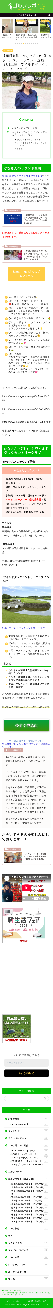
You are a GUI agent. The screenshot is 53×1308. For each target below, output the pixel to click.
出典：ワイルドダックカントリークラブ (23, 628)
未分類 (27, 1279)
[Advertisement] (26, 979)
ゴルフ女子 (27, 1257)
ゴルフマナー (27, 1171)
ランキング (27, 1131)
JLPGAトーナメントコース (29, 1158)
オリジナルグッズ (27, 1272)
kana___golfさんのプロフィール (26, 273)
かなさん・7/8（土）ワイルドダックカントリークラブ (29, 134)
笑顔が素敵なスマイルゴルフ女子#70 (22, 176)
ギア (27, 1236)
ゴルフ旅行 (27, 1228)
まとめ (20, 149)
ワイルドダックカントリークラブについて (31, 144)
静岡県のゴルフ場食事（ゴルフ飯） (29, 1208)
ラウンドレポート (27, 1138)
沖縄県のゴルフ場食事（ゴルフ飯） (28, 1211)
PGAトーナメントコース (29, 1151)
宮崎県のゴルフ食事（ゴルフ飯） (28, 1201)
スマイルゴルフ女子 (27, 1250)
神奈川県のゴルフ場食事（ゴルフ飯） (28, 1192)
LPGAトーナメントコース (29, 1154)
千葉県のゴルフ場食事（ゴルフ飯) (29, 1215)
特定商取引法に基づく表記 (36, 1301)
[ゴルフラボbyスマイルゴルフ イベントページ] (26, 9)
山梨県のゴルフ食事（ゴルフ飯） (28, 1204)
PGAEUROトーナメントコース (28, 1161)
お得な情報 (27, 1119)
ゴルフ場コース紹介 (27, 1145)
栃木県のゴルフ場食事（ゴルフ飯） (29, 1184)
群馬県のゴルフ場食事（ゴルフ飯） (28, 1187)
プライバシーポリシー (14, 1301)
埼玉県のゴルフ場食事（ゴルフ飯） (28, 1222)
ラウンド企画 (8, 50)
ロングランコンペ (27, 1264)
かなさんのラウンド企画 (24, 128)
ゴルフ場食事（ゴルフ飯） (27, 1179)
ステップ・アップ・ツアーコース (28, 1165)
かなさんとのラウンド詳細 (29, 139)
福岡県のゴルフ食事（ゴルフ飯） (28, 1218)
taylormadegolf (28, 1124)
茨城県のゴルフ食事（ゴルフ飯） (29, 1197)
